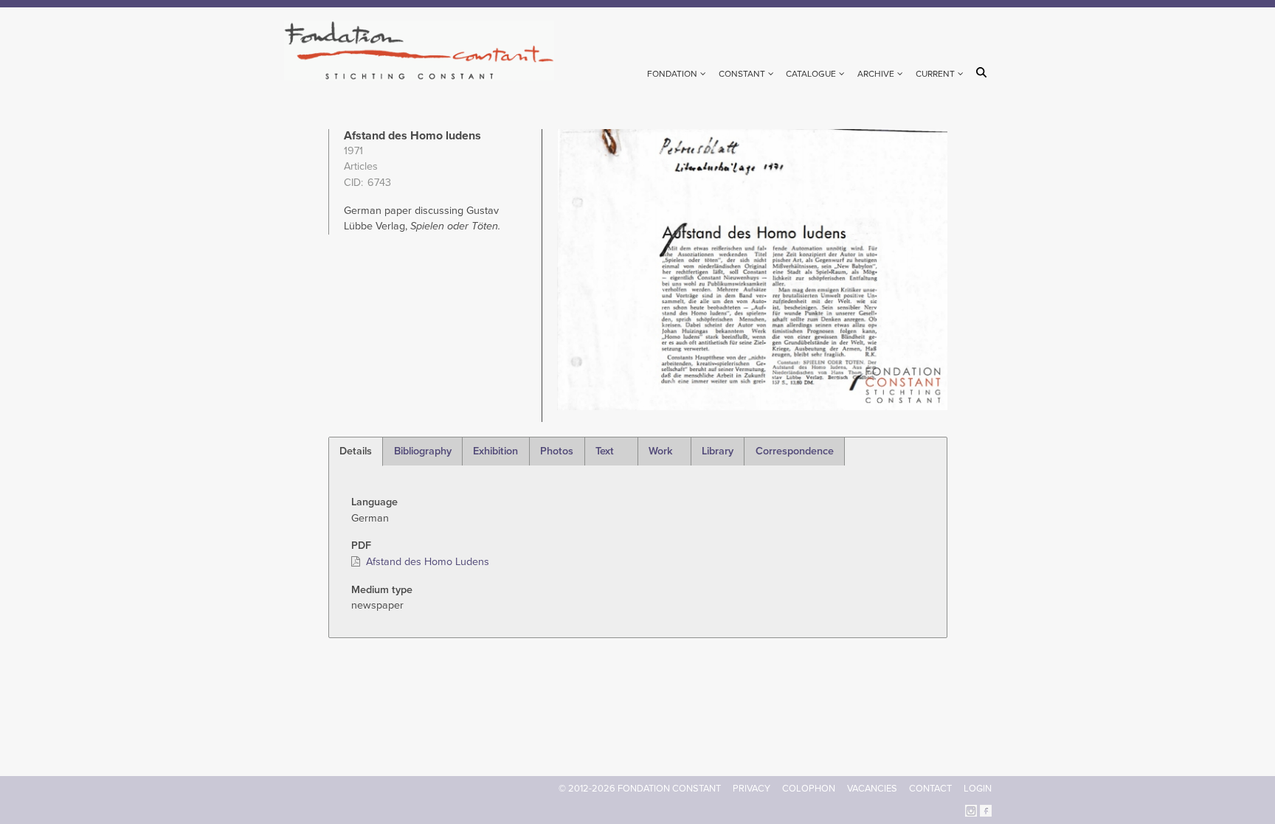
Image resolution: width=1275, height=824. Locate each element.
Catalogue (811, 74)
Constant (742, 74)
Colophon (808, 788)
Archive (875, 74)
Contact (930, 788)
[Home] (425, 50)
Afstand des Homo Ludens (427, 561)
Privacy (751, 788)
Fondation (672, 74)
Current (935, 74)
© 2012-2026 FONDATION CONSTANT (640, 788)
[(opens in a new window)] (971, 809)
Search (984, 72)
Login (978, 788)
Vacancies (872, 788)
